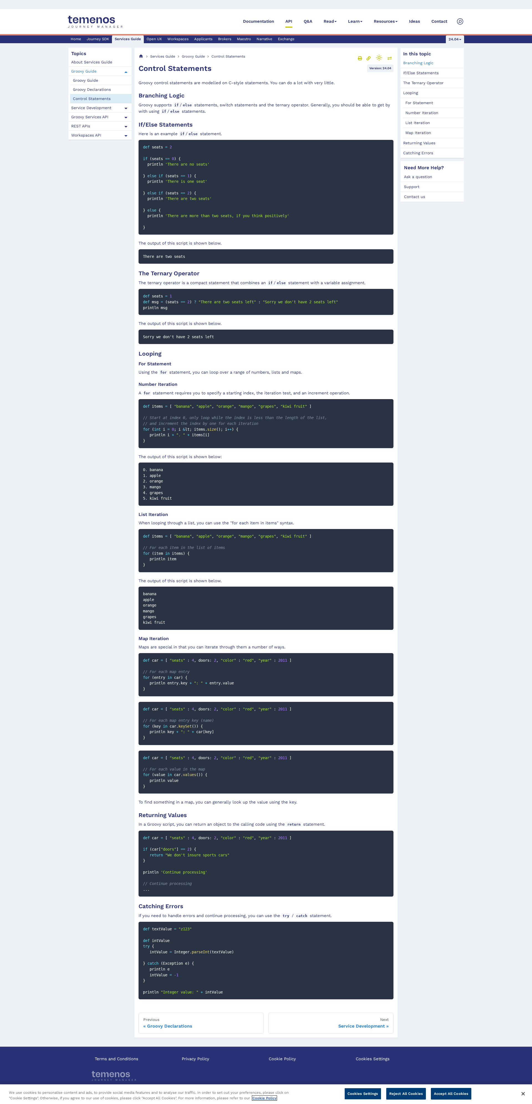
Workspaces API (86, 135)
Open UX (154, 39)
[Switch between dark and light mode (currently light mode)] (379, 57)
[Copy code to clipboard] (386, 146)
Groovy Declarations (92, 90)
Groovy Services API (89, 117)
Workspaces (178, 39)
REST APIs (80, 126)
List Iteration (417, 122)
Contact (439, 21)
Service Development (91, 108)
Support (412, 186)
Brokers (224, 39)
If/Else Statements (421, 73)
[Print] (360, 58)
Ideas (414, 21)
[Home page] (141, 56)
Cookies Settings (373, 1058)
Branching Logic (418, 63)
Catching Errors (418, 153)
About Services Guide (91, 62)
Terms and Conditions (116, 1058)
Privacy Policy (195, 1058)
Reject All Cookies (406, 1094)
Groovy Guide (83, 71)
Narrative (264, 39)
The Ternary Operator (423, 83)
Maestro (244, 39)
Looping (410, 93)
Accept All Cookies (451, 1094)
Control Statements (92, 99)
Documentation (258, 21)
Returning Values (419, 143)
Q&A (308, 21)
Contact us (414, 196)
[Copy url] (368, 58)
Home (76, 39)
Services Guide (128, 39)
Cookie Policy (282, 1058)
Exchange (286, 39)
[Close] (523, 1094)
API (288, 21)
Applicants (203, 39)
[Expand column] (389, 58)
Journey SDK (98, 39)
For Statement (419, 103)
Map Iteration (418, 132)
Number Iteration (421, 113)
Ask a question (418, 176)
